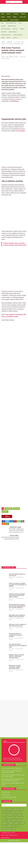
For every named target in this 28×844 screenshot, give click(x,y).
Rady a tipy (23, 17)
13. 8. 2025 (12, 627)
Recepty (8, 13)
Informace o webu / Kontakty (8, 832)
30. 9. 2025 (12, 609)
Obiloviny (15, 28)
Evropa (12, 812)
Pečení (19, 820)
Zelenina (20, 814)
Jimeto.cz (18, 840)
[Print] (3, 524)
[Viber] (22, 521)
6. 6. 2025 (12, 648)
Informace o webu (6, 792)
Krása (3, 17)
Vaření (14, 820)
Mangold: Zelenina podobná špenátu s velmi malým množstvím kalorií (16, 656)
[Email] (7, 524)
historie (10, 823)
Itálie (14, 828)
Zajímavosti (4, 20)
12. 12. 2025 (12, 587)
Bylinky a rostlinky (6, 34)
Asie (15, 814)
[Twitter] (7, 521)
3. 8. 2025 (12, 638)
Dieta (8, 812)
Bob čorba (8, 508)
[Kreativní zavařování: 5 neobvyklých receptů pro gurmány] (5, 635)
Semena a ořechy (13, 31)
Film (14, 825)
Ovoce (9, 820)
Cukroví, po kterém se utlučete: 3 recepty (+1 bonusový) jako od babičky (17, 585)
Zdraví (8, 17)
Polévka (16, 508)
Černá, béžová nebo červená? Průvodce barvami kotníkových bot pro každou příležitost (17, 606)
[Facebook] (3, 521)
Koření (3, 37)
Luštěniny (22, 28)
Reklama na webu (6, 794)
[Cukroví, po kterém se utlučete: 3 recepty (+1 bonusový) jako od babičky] (5, 585)
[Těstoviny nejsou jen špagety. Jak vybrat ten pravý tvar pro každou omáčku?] (5, 595)
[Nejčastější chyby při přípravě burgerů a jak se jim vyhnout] (5, 616)
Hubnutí (23, 13)
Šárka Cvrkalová (14, 56)
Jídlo (4, 812)
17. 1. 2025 (12, 659)
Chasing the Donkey (12, 316)
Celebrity (16, 13)
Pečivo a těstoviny (5, 28)
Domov (14, 17)
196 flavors (15, 101)
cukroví (4, 825)
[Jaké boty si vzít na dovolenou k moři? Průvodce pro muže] (5, 626)
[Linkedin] (11, 521)
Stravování (5, 823)
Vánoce (4, 820)
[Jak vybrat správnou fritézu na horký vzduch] (5, 575)
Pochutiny (3, 31)
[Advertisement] (14, 149)
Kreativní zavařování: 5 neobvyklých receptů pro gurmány (15, 635)
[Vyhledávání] (14, 1)
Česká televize (19, 314)
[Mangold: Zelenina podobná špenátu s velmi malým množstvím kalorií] (5, 656)
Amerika (4, 828)
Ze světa (15, 37)
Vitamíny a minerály (17, 34)
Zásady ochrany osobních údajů (9, 797)
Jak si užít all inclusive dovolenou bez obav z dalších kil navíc (17, 646)
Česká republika (10, 817)
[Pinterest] (15, 521)
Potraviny (17, 823)
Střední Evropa (19, 817)
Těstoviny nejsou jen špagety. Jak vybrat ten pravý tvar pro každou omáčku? (17, 595)
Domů (2, 13)
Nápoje (8, 37)
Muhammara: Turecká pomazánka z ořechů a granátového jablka (15, 667)
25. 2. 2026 (12, 577)
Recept (4, 814)
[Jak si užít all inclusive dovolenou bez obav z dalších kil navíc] (5, 645)
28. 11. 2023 (5, 56)
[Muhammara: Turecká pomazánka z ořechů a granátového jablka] (5, 667)
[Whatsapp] (18, 521)
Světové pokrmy (14, 20)
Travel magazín (20, 130)
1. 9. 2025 (12, 618)
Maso (4, 817)
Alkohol (18, 825)
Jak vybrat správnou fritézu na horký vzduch (12, 768)
